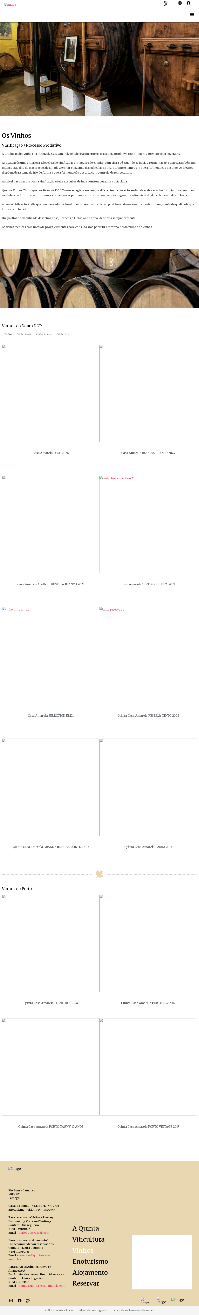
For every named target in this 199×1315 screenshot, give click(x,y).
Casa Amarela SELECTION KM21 (51, 715)
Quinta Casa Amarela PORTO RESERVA (51, 1003)
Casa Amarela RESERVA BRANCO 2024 (148, 453)
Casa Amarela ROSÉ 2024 (51, 453)
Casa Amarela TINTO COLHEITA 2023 (148, 584)
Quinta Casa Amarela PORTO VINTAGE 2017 (148, 1126)
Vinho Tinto (64, 334)
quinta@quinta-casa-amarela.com (42, 1285)
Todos (8, 334)
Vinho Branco (44, 334)
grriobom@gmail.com (34, 1232)
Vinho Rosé (24, 334)
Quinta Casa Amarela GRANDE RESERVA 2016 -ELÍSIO (51, 847)
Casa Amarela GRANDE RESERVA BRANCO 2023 (50, 584)
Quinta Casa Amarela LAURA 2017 (148, 847)
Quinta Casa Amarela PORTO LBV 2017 (148, 1003)
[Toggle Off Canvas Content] (192, 14)
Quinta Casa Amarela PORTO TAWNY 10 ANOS (50, 1126)
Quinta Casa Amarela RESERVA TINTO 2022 (148, 715)
